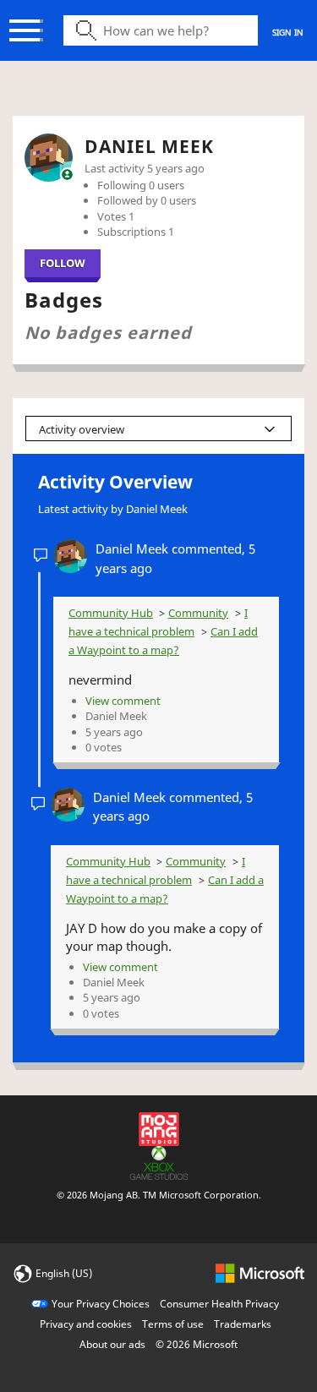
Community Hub (110, 612)
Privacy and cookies (86, 1324)
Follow (62, 262)
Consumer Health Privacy (219, 1303)
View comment (123, 700)
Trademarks (242, 1324)
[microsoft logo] (260, 1272)
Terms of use (173, 1324)
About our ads (112, 1344)
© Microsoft (197, 1344)
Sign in (287, 32)
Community (198, 612)
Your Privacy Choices (101, 1303)
